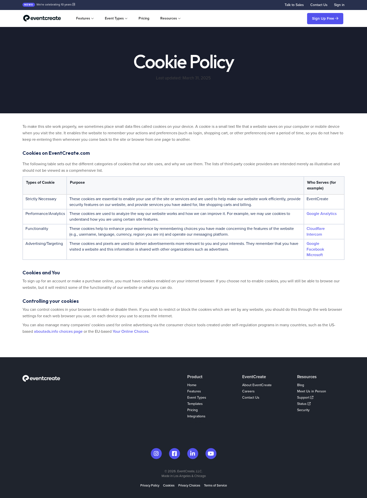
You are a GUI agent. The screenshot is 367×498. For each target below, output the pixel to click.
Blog (300, 385)
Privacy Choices (189, 486)
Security (303, 410)
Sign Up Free (323, 18)
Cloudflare (316, 228)
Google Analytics (322, 213)
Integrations (196, 416)
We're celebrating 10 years (48, 4)
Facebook (315, 249)
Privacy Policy (149, 486)
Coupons (194, 422)
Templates (195, 404)
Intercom (314, 234)
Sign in (339, 5)
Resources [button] (168, 18)
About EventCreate (257, 385)
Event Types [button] (114, 18)
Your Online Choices (130, 331)
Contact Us (319, 5)
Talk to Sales (294, 5)
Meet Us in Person (311, 391)
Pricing (144, 18)
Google (313, 243)
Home (191, 385)
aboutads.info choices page (58, 331)
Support (303, 397)
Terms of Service (215, 486)
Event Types (196, 397)
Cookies (169, 486)
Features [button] (83, 18)
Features (194, 391)
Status (302, 404)
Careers (248, 391)
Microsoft (315, 254)
